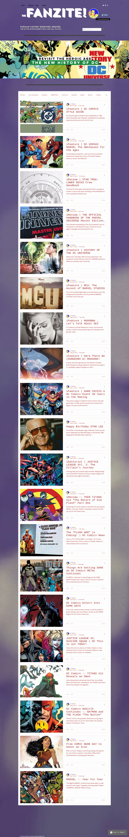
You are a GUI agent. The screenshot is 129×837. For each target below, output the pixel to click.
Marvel (82, 95)
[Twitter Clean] (103, 5)
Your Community (33, 95)
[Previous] (10, 59)
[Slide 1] (60, 73)
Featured (74, 95)
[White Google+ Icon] (107, 5)
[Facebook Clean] (105, 5)
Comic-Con (65, 95)
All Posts (22, 95)
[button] (106, 95)
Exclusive (44, 95)
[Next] (119, 59)
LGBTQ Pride (54, 95)
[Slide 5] (67, 73)
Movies (90, 95)
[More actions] (105, 105)
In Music (98, 95)
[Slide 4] (65, 73)
